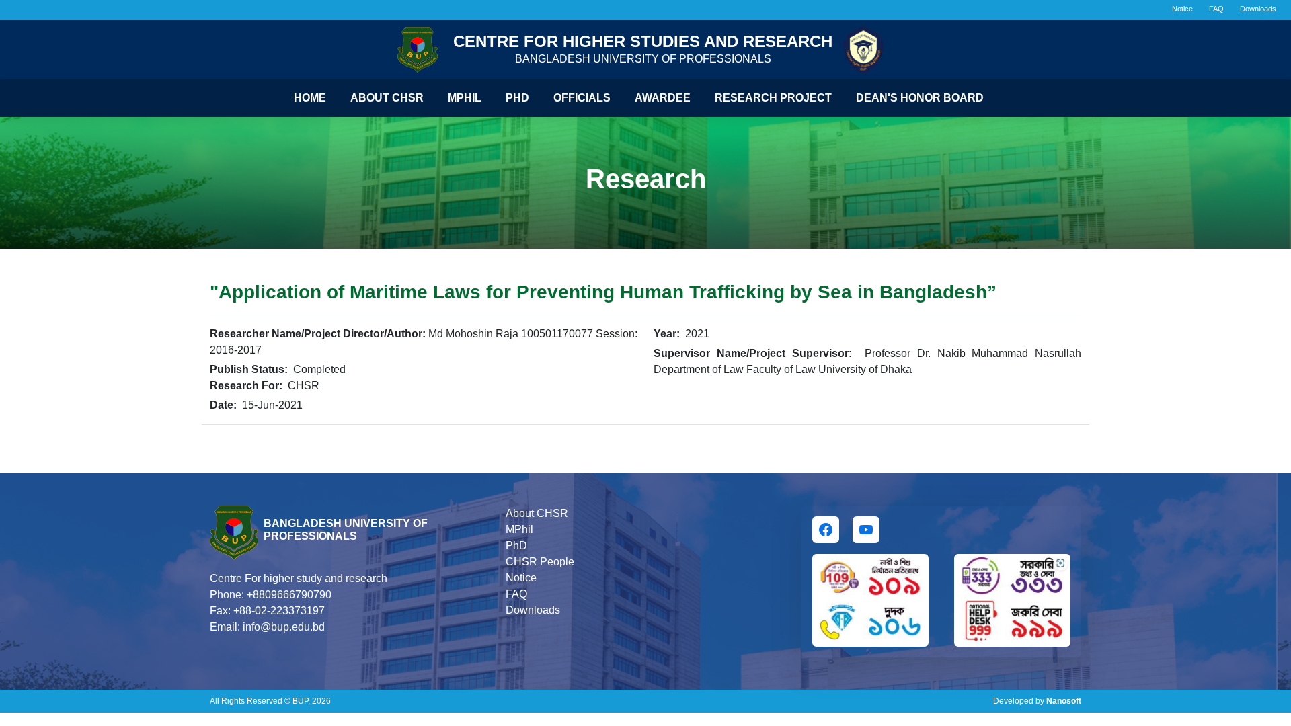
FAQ (1216, 9)
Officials (582, 98)
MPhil (519, 529)
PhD (516, 545)
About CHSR (387, 98)
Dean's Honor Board (920, 98)
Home (310, 98)
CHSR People (540, 561)
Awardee (663, 98)
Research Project (773, 98)
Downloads (1258, 9)
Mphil (464, 98)
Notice (1182, 9)
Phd (517, 98)
